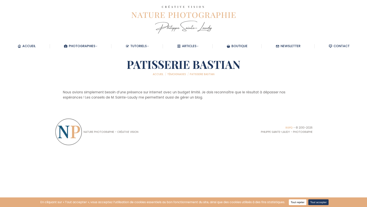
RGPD (289, 128)
